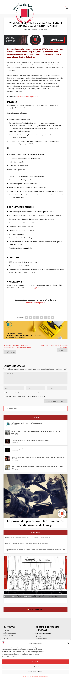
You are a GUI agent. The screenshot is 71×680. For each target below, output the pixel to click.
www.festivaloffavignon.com (27, 96)
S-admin (34, 30)
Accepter (35, 662)
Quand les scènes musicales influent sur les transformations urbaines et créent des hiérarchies (38, 458)
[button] (68, 643)
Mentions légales (43, 676)
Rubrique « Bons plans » (35, 303)
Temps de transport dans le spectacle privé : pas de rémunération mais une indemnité (35, 432)
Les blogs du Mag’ (36, 609)
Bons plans (35, 532)
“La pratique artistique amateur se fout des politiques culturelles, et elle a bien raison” (37, 467)
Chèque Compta (41, 639)
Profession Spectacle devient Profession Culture (26, 423)
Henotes (39, 636)
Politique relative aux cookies (30, 676)
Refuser (36, 667)
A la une (7, 630)
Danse (6, 638)
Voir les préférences (35, 672)
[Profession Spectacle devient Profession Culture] (7, 424)
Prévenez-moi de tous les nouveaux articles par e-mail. (26, 396)
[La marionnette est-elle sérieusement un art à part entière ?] (7, 441)
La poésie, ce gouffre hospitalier (21, 449)
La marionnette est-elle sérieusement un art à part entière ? (30, 440)
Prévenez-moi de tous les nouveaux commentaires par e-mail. (28, 393)
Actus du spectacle (10, 633)
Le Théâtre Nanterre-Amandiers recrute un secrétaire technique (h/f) (27, 538)
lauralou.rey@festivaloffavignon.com (39, 288)
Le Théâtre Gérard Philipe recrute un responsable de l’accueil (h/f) (26, 543)
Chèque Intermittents (43, 633)
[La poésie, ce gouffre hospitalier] (7, 450)
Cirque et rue (8, 636)
